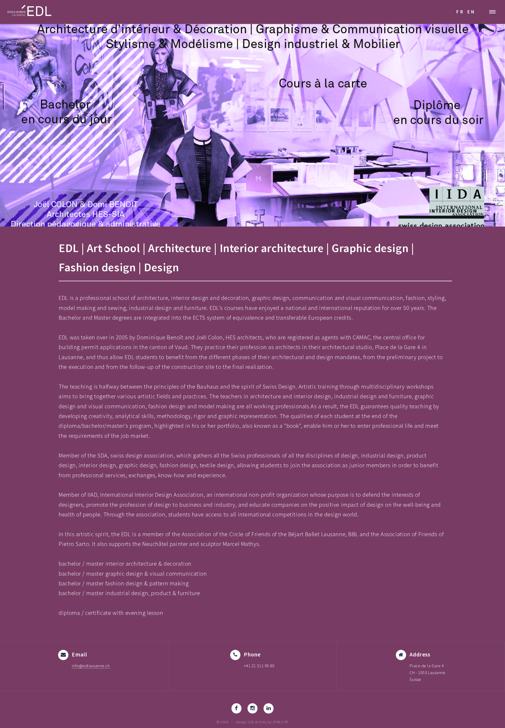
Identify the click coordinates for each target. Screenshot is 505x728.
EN (471, 12)
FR (460, 12)
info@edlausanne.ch (91, 665)
